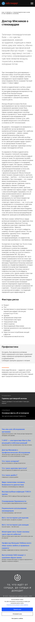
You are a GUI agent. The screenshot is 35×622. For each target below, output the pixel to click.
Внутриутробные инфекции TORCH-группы (16, 493)
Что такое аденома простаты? (14, 468)
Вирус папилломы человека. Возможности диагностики (13, 483)
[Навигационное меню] (32, 3)
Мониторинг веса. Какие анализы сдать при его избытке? (15, 533)
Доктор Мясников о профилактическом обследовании (16, 451)
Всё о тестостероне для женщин (15, 525)
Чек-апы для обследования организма (13, 430)
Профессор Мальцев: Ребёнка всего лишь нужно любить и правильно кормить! (16, 545)
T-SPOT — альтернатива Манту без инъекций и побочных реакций (16, 441)
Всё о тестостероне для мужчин (15, 518)
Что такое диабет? (9, 475)
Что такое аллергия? (10, 461)
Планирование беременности (14, 501)
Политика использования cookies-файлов (17, 605)
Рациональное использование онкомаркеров (14, 509)
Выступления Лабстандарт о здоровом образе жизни (14, 556)
